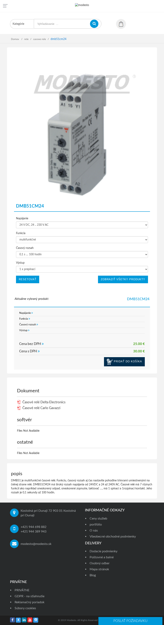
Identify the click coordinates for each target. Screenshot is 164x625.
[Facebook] (12, 619)
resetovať (27, 279)
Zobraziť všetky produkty (123, 279)
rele (26, 39)
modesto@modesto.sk (36, 544)
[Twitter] (18, 620)
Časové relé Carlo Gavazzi (41, 408)
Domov (15, 39)
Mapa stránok (99, 569)
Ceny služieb (98, 518)
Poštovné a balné (102, 557)
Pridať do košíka (127, 361)
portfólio (96, 524)
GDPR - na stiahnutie (29, 596)
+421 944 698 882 (33, 527)
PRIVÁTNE (22, 590)
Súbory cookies (25, 608)
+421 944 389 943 (33, 531)
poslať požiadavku (130, 621)
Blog (93, 575)
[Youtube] (29, 619)
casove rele (39, 39)
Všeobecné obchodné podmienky (113, 536)
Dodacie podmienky (103, 551)
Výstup (20, 262)
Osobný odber (100, 563)
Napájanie (22, 218)
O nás (94, 530)
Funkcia (20, 233)
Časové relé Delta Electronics (43, 402)
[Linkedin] (24, 619)
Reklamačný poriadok (29, 602)
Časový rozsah (25, 248)
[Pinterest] (35, 620)
